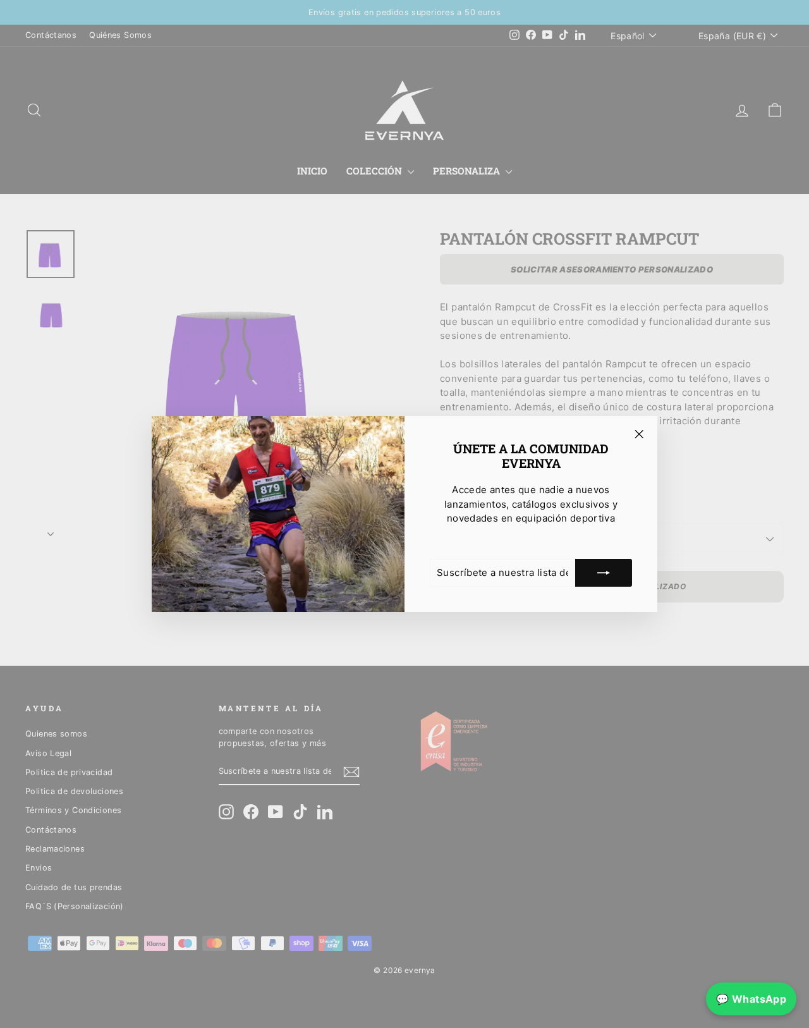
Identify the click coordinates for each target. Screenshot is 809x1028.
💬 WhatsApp (751, 999)
